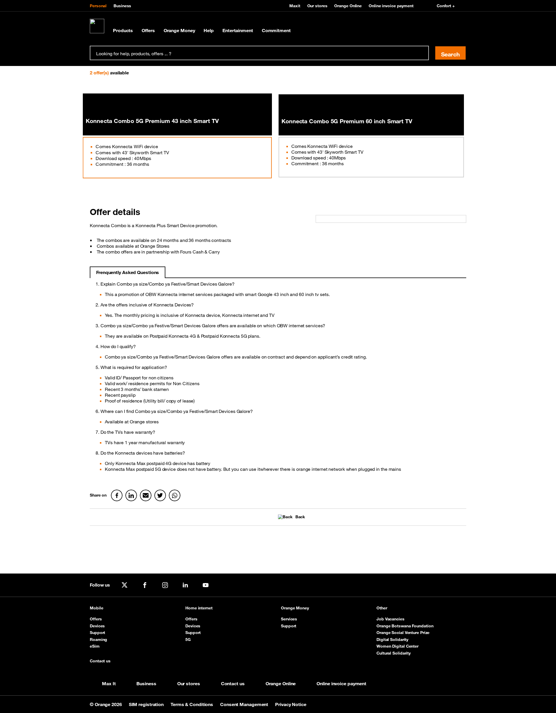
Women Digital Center (397, 646)
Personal (98, 5)
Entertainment (237, 30)
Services (289, 619)
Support (97, 632)
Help (209, 30)
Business (122, 5)
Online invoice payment (391, 5)
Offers (148, 30)
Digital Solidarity (392, 639)
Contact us (100, 661)
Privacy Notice (290, 704)
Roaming (98, 639)
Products (123, 30)
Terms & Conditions (192, 704)
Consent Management (244, 704)
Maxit (294, 5)
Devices (97, 626)
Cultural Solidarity (393, 653)
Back (300, 516)
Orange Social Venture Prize (402, 632)
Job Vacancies (390, 619)
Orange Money (179, 30)
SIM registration (147, 704)
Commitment (276, 30)
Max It (109, 683)
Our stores (317, 5)
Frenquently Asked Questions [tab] (127, 272)
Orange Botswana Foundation (404, 626)
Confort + (446, 5)
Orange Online (348, 5)
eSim (95, 646)
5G (188, 639)
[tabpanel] (278, 378)
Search (450, 54)
